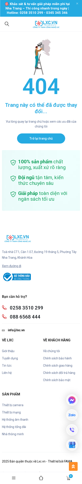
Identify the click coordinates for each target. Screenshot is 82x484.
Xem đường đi (11, 266)
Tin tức (7, 365)
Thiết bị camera (12, 405)
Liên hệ (7, 373)
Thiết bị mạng (11, 412)
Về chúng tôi (51, 351)
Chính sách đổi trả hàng (59, 373)
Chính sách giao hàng (57, 365)
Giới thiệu (8, 351)
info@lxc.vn (16, 330)
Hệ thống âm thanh (15, 419)
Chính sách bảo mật (56, 380)
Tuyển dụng (10, 358)
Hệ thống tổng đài (14, 427)
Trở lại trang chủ (41, 138)
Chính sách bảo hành (57, 358)
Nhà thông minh (13, 434)
